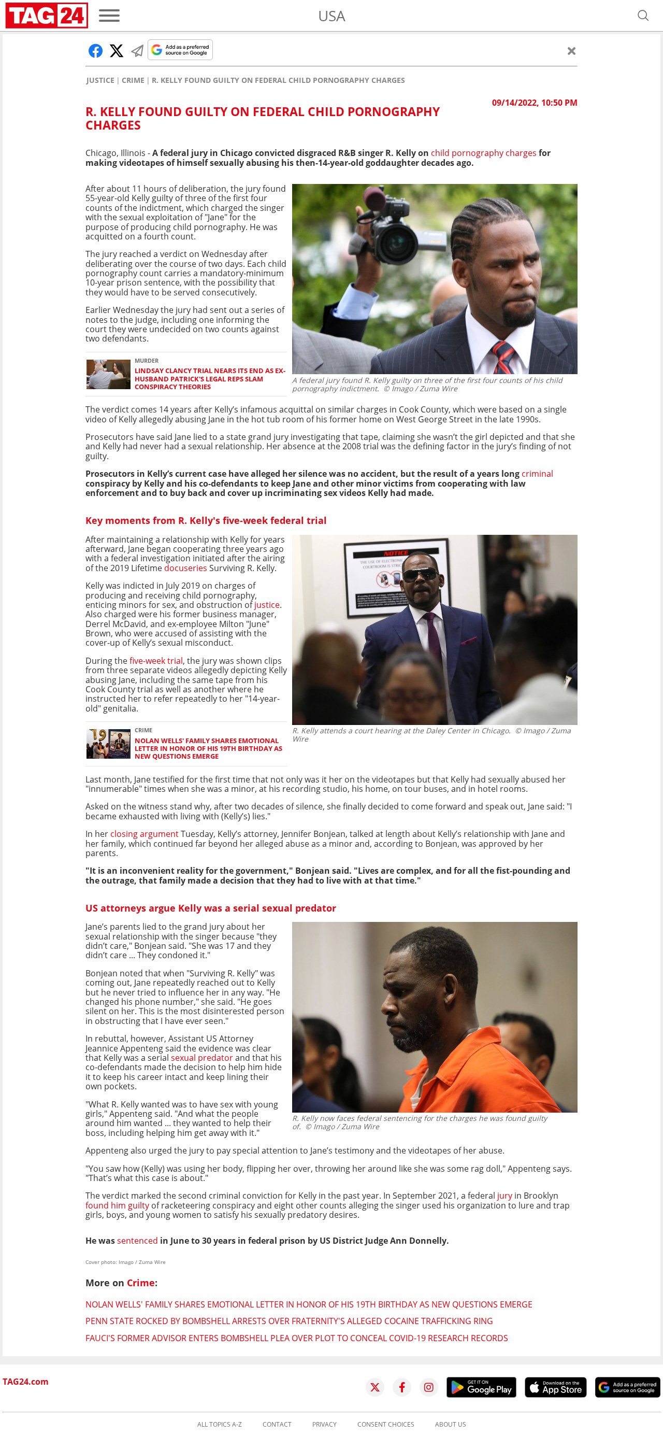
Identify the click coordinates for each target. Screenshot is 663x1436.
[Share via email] (137, 50)
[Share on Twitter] (116, 50)
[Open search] (643, 15)
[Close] (572, 50)
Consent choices (385, 1424)
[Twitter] (375, 1387)
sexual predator (202, 1057)
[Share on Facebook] (95, 50)
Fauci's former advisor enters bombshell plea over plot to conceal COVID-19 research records (296, 1338)
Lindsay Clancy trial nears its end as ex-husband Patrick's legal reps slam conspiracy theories (210, 379)
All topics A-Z (219, 1424)
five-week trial (156, 660)
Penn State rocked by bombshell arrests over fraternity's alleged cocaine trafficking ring (289, 1321)
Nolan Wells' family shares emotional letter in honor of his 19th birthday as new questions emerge (208, 749)
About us (450, 1424)
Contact (277, 1424)
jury (505, 1195)
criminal (537, 473)
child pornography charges (485, 153)
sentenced (136, 1240)
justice (266, 604)
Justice (100, 80)
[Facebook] (402, 1387)
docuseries (184, 568)
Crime (133, 80)
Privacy (324, 1424)
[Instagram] (429, 1387)
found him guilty (117, 1205)
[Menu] (109, 15)
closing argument (145, 834)
